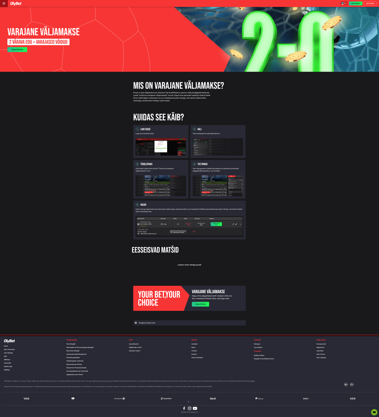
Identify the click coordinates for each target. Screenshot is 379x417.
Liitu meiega (8, 353)
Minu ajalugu (321, 357)
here (252, 381)
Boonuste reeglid (72, 351)
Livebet (194, 351)
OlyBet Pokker (259, 355)
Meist (6, 346)
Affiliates (7, 360)
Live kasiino (258, 347)
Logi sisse (320, 351)
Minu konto (321, 354)
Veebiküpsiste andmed (74, 361)
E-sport (194, 354)
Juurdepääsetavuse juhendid (77, 371)
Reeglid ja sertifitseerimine (264, 359)
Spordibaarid (133, 344)
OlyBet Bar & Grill (135, 347)
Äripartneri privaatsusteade (76, 368)
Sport (193, 347)
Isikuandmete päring (74, 364)
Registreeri (320, 347)
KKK (5, 356)
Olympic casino (134, 351)
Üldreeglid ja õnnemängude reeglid (80, 347)
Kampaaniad (321, 344)
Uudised (194, 344)
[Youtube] (195, 408)
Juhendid (7, 363)
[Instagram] (189, 408)
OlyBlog (7, 370)
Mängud (257, 344)
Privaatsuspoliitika (73, 357)
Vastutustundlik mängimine (76, 354)
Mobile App (8, 366)
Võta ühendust (9, 349)
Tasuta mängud (197, 357)
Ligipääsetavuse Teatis (74, 374)
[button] (344, 3)
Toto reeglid (70, 344)
